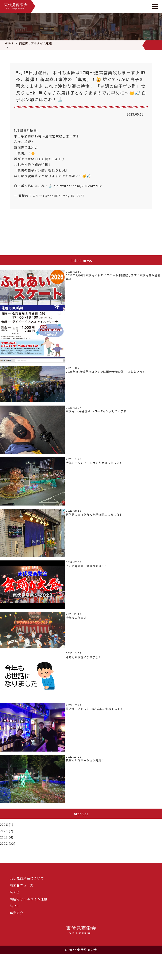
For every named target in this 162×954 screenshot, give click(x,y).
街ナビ (15, 892)
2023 (4, 837)
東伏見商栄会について (27, 878)
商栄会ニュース (21, 885)
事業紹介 (16, 912)
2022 (4, 843)
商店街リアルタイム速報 (28, 899)
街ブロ (15, 905)
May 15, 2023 (73, 195)
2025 (4, 830)
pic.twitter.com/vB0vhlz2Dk (77, 186)
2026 (4, 824)
